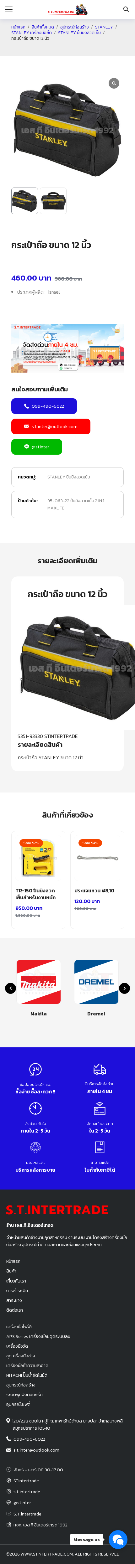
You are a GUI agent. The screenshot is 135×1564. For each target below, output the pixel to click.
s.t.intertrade (27, 1491)
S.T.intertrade (27, 1513)
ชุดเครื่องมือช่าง (20, 1355)
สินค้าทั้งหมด (43, 27)
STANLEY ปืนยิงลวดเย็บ (79, 33)
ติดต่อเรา (14, 1310)
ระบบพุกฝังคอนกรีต (24, 1394)
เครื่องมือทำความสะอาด (27, 1365)
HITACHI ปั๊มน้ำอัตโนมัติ (26, 1375)
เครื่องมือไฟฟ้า (19, 1326)
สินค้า (11, 1270)
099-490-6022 (48, 406)
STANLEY (104, 27)
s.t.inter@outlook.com (55, 426)
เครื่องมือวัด (17, 1346)
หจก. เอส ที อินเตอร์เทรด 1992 (41, 1524)
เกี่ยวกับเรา (16, 1281)
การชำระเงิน (17, 1290)
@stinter (40, 446)
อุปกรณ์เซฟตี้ (18, 1404)
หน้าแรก (18, 27)
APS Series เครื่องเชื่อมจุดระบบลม (38, 1336)
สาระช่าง (14, 1300)
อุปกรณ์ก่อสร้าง (74, 27)
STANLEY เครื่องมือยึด (31, 33)
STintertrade (26, 1480)
